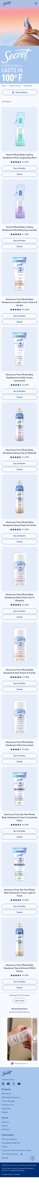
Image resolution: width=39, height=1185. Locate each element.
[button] (19, 92)
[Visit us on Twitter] (13, 1083)
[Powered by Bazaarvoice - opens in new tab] (19, 1063)
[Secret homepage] (7, 3)
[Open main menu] (36, 3)
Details (19, 174)
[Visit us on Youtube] (19, 1083)
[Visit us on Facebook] (8, 1083)
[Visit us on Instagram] (3, 1083)
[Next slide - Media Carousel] (34, 1038)
